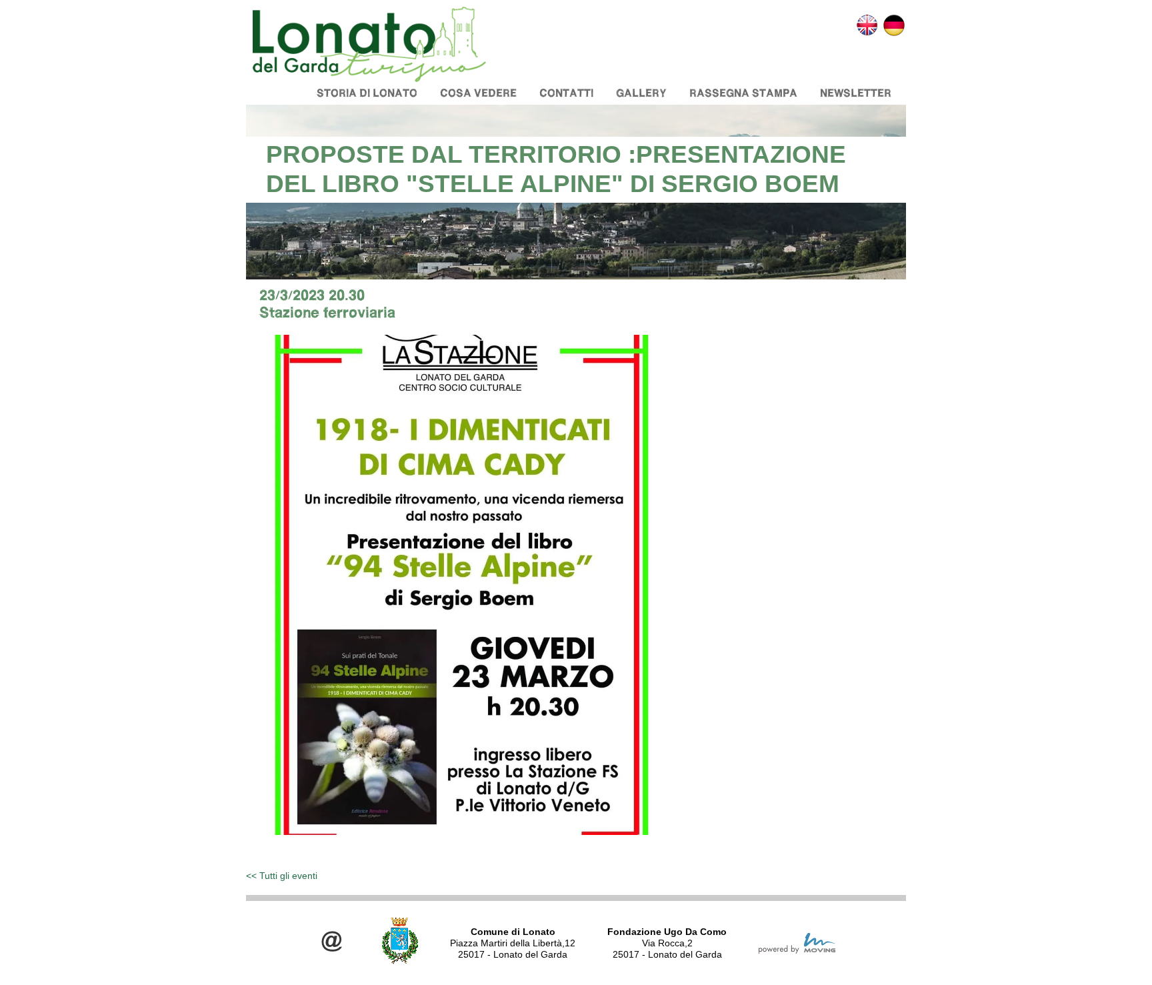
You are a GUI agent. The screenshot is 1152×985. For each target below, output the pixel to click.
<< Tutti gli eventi (281, 875)
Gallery (641, 93)
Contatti (566, 93)
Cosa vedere (478, 93)
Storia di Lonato (367, 93)
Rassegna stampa (743, 93)
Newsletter (855, 93)
